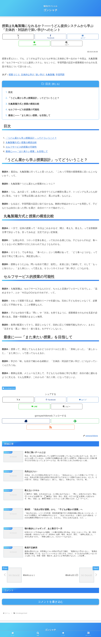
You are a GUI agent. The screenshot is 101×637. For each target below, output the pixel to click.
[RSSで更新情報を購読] (50, 427)
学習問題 (60, 74)
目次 (48, 83)
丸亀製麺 (50, 74)
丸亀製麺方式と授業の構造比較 (23, 103)
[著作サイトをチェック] (26, 420)
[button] (66, 43)
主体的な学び (27, 74)
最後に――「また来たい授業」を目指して (29, 115)
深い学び (39, 74)
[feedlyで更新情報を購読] (75, 420)
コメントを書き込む (50, 601)
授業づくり (14, 74)
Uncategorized (10, 388)
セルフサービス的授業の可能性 (23, 109)
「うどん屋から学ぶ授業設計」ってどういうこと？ (33, 98)
